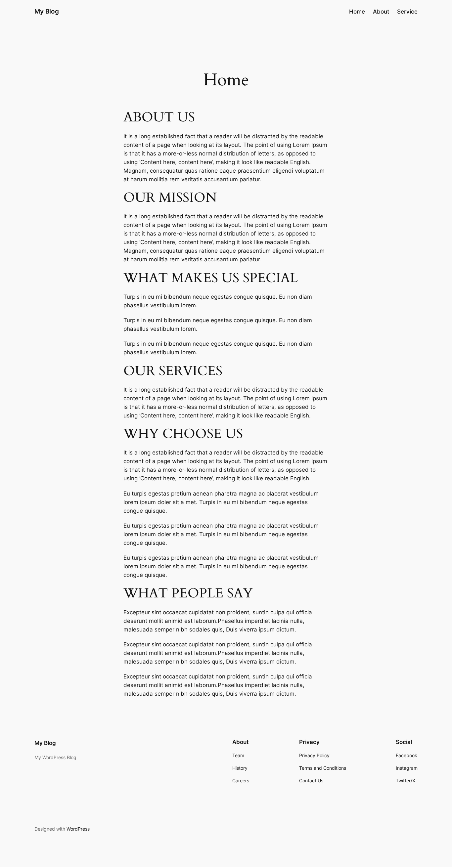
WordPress (78, 829)
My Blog (46, 11)
